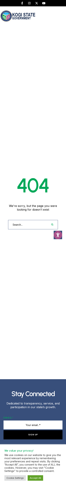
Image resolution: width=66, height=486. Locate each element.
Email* (8, 417)
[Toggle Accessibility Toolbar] (57, 235)
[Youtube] (43, 3)
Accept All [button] (35, 477)
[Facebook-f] (22, 3)
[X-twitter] (36, 3)
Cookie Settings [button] (15, 477)
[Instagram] (29, 3)
